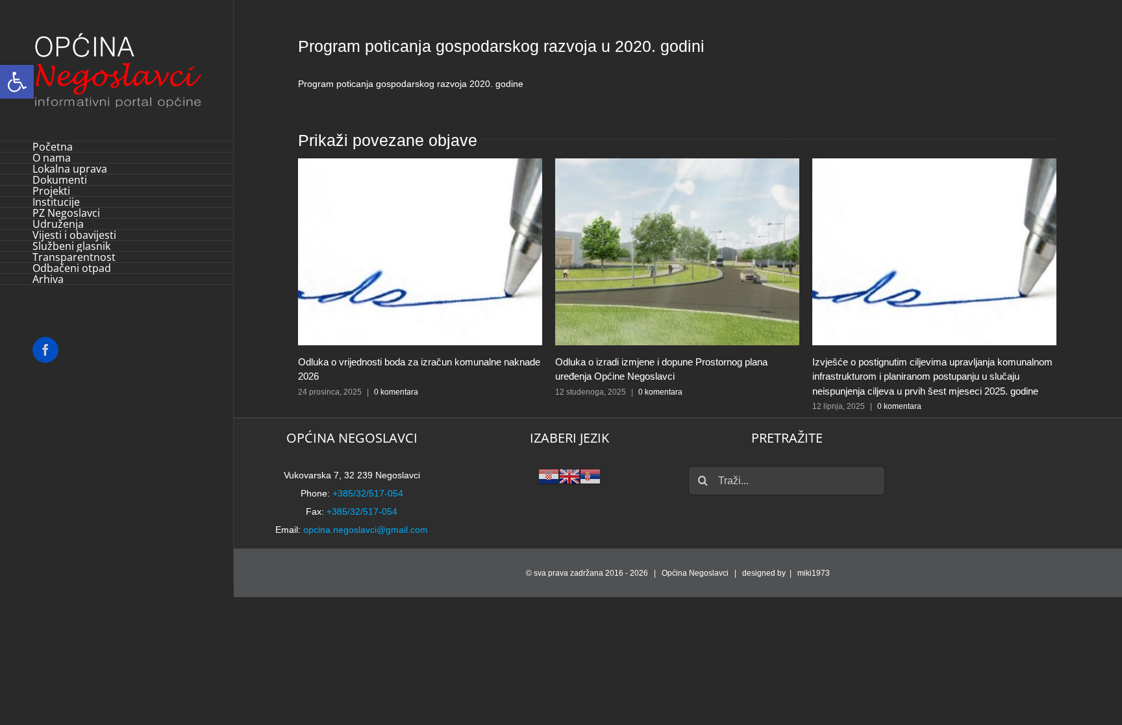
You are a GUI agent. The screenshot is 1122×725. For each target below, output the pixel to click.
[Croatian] (548, 476)
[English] (569, 476)
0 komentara (396, 392)
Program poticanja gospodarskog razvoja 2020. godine (410, 84)
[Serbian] (590, 476)
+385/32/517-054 (367, 493)
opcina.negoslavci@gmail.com (365, 529)
